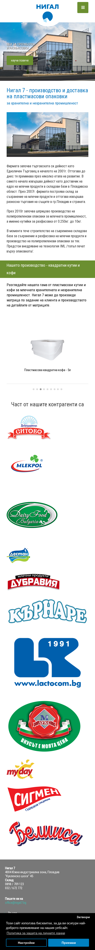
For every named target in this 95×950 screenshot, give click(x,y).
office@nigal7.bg (15, 903)
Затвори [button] (83, 917)
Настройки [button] (26, 942)
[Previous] (11, 360)
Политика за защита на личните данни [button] (36, 933)
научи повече (20, 60)
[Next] (86, 360)
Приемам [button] (69, 942)
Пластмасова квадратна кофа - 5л (47, 370)
